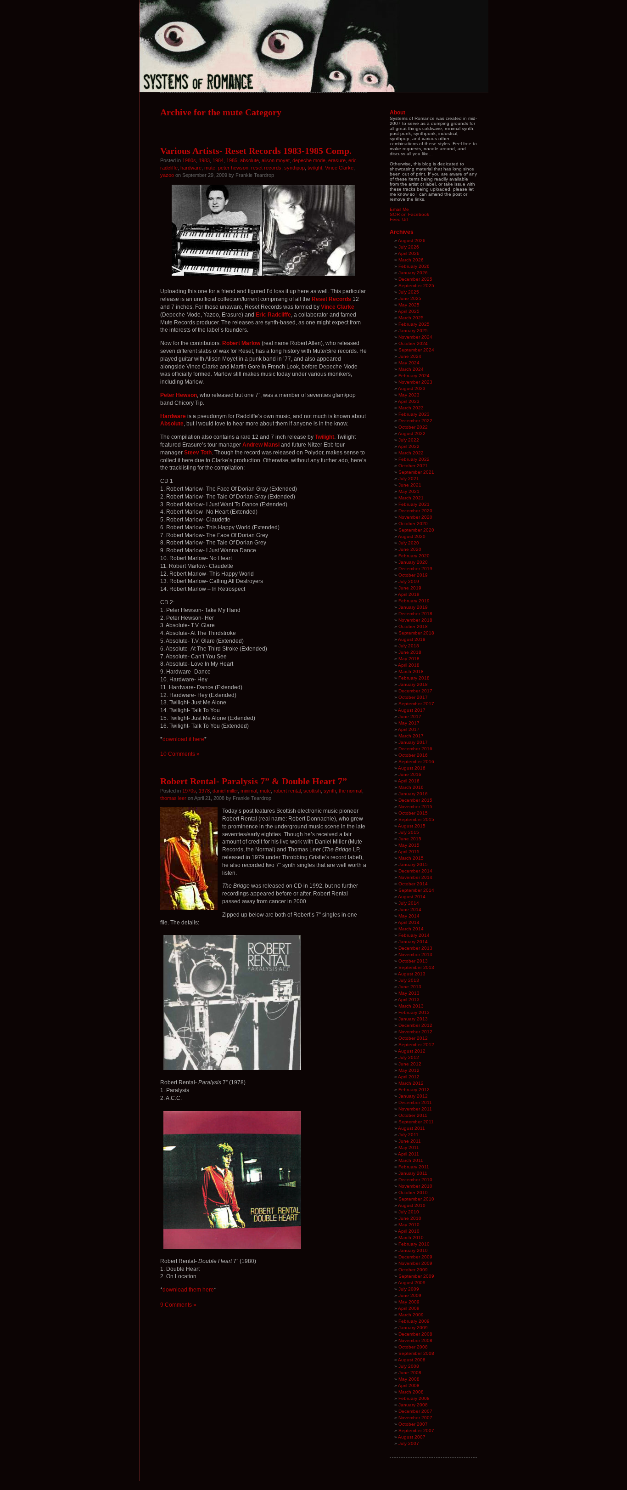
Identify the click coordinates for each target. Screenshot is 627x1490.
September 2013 (416, 967)
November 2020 (415, 517)
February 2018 (414, 677)
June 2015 (409, 838)
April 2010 (409, 1231)
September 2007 (416, 1430)
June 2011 (409, 1141)
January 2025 (413, 330)
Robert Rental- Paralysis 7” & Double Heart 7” (253, 781)
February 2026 (414, 266)
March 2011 (410, 1160)
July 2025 (408, 292)
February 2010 (414, 1243)
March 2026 (411, 259)
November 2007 (415, 1417)
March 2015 (411, 858)
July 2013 (408, 980)
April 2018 (409, 665)
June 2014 (409, 909)
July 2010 (408, 1211)
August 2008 (411, 1359)
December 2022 (415, 420)
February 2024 (414, 375)
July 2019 (408, 581)
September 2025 (416, 285)
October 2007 (413, 1424)
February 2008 (414, 1398)
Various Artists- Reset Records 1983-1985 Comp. (256, 151)
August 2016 (411, 767)
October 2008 (413, 1346)
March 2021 (411, 497)
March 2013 (411, 1005)
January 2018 (413, 684)
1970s (189, 790)
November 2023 (415, 382)
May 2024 (409, 362)
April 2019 (409, 594)
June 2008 (409, 1372)
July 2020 (408, 542)
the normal (350, 790)
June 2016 (409, 774)
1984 (218, 160)
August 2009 (411, 1282)
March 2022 (411, 452)
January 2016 (413, 793)
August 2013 (411, 973)
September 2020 (416, 530)
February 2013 (414, 1012)
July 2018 (408, 645)
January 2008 (413, 1404)
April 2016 (409, 780)
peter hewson (233, 167)
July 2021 (408, 478)
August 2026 (411, 240)
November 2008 (415, 1340)
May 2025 (409, 304)
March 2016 (411, 787)
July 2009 (408, 1289)
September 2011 (416, 1121)
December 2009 (415, 1256)
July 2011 (408, 1134)
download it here (183, 739)
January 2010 (413, 1250)
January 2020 (413, 562)
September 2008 (416, 1353)
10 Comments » (180, 754)
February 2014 (414, 935)
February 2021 (414, 504)
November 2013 (415, 954)
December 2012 (415, 1025)
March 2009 (411, 1314)
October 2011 (412, 1115)
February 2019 (414, 600)
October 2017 (413, 697)
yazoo (167, 175)
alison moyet (276, 160)
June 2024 (409, 356)
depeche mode (308, 160)
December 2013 (415, 948)
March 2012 (411, 1083)
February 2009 (414, 1321)
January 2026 (413, 272)
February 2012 (414, 1089)
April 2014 (409, 922)
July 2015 (408, 832)
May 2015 (409, 845)
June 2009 (409, 1295)
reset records (266, 167)
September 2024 (416, 349)
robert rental (287, 790)
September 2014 (416, 890)
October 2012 (413, 1038)
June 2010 (409, 1218)
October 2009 (413, 1269)
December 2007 (415, 1411)
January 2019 (413, 607)
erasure (337, 160)
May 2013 (409, 993)
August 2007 (411, 1436)
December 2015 (415, 800)
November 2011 (415, 1108)
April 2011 (408, 1153)
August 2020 (411, 536)
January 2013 (413, 1018)
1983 (204, 160)
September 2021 (416, 472)
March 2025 (411, 317)
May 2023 (409, 394)
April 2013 (409, 999)
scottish (312, 790)
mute (209, 167)
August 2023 (411, 388)
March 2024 (411, 369)
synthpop (294, 167)
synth (330, 790)
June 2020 (409, 549)
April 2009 (409, 1308)
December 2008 (415, 1334)
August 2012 (411, 1051)
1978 (204, 790)
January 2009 (413, 1327)
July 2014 (408, 903)
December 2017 (415, 690)
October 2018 (413, 626)
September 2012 (416, 1044)
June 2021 (409, 484)
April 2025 (409, 311)
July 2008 (408, 1366)
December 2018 (415, 613)
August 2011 (411, 1128)
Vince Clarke (339, 167)
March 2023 (411, 407)
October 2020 (413, 523)
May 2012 (409, 1070)
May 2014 (409, 915)
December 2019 (415, 568)
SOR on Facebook (409, 214)
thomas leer (173, 798)
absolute (249, 160)
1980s (189, 160)
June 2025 (409, 298)
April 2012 (409, 1076)
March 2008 (411, 1391)
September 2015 (416, 819)
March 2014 (411, 928)
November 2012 (415, 1031)
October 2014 (413, 883)
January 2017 (413, 742)
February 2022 (414, 459)
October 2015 (413, 813)
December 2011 (415, 1102)
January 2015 (413, 864)
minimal (249, 790)
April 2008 (409, 1385)
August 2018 (411, 639)
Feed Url (399, 219)
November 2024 (415, 337)
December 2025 (415, 279)
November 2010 (415, 1186)
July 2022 (408, 439)
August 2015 (411, 825)
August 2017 (411, 710)
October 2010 (413, 1192)
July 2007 (408, 1443)
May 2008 (409, 1379)
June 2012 (409, 1063)
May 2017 (409, 722)
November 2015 (415, 806)
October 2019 (413, 575)
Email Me (399, 209)
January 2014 (413, 941)
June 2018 (409, 652)
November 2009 (415, 1263)
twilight (315, 167)
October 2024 (413, 343)
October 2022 (413, 427)
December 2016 (415, 748)
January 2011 (412, 1173)
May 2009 (409, 1301)
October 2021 (413, 465)
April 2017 (409, 729)
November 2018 (415, 620)
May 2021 (409, 491)
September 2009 (416, 1276)
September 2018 (416, 632)
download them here (188, 1289)
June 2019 (409, 587)
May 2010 (409, 1224)
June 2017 (409, 716)
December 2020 (415, 510)
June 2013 (409, 986)
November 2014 (415, 877)
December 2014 (415, 870)
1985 (231, 160)
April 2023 (409, 401)
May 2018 (409, 658)
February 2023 (414, 414)
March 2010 (411, 1237)
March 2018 (411, 671)
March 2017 (411, 735)
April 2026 (409, 253)
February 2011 (413, 1166)
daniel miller (225, 790)
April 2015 (409, 851)
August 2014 (411, 896)
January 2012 (413, 1096)
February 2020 (414, 555)
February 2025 (414, 324)
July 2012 (408, 1057)
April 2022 (409, 446)
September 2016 (416, 761)
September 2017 (416, 703)
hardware (191, 167)
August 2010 (411, 1205)
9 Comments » (178, 1305)
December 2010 (415, 1179)
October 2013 (413, 960)
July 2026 (408, 246)
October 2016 (413, 755)
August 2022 (411, 433)
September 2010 (416, 1198)
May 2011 (408, 1147)
